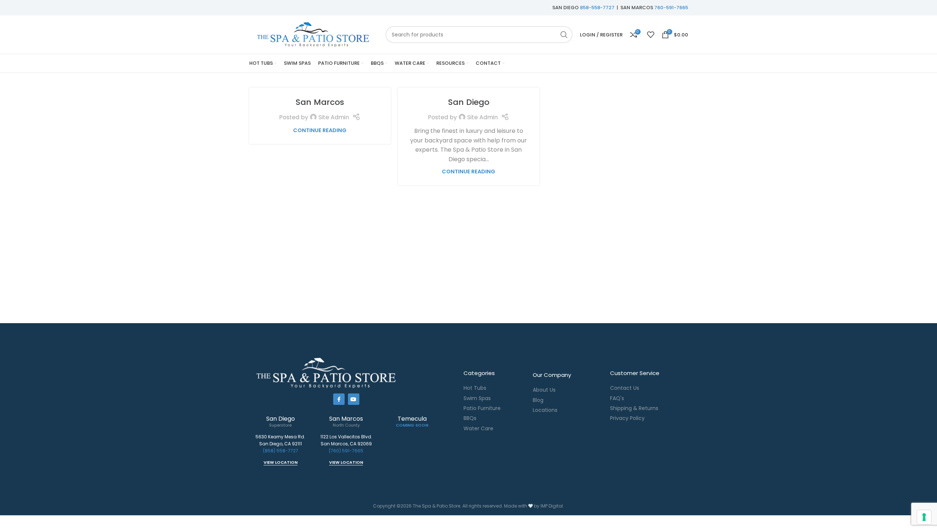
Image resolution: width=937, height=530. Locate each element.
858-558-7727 (597, 7)
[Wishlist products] (650, 34)
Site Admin (333, 117)
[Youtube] (353, 399)
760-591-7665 (671, 7)
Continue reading (319, 130)
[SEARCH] (564, 34)
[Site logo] (313, 34)
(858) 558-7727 (280, 451)
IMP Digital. (552, 506)
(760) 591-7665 (346, 451)
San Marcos (320, 102)
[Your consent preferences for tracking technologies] (924, 517)
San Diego (468, 102)
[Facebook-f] (339, 399)
